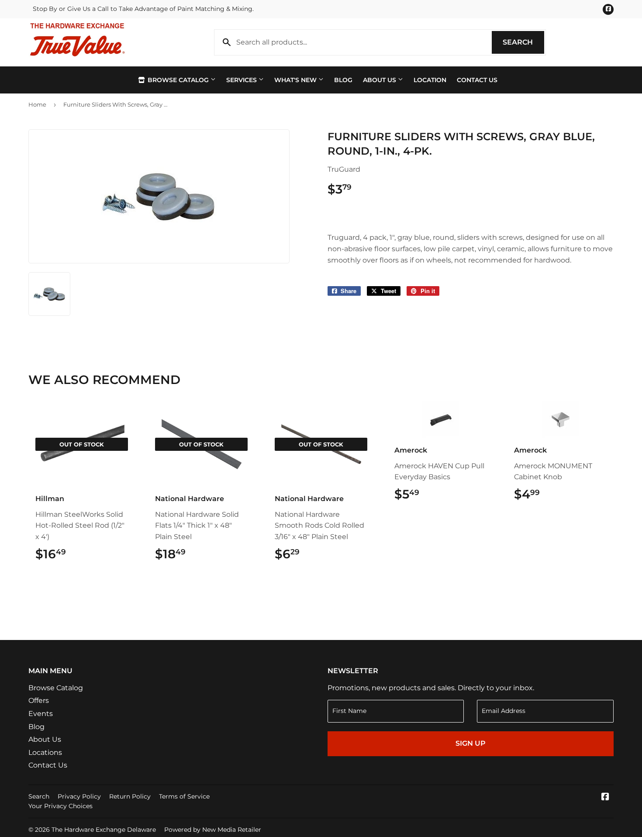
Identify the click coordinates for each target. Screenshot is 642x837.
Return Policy (130, 796)
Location (430, 79)
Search (523, 42)
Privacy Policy (79, 796)
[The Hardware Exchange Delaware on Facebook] (605, 797)
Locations (45, 752)
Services (242, 79)
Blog (343, 79)
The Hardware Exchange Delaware (104, 829)
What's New (296, 79)
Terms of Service (184, 796)
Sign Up (471, 743)
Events (40, 713)
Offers (38, 700)
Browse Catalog (178, 79)
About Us (380, 79)
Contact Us (477, 79)
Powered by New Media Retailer (212, 829)
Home (37, 104)
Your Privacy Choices (60, 805)
